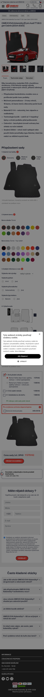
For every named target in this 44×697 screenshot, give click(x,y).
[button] (22, 361)
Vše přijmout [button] (23, 356)
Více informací (20, 351)
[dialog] (22, 348)
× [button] (39, 334)
